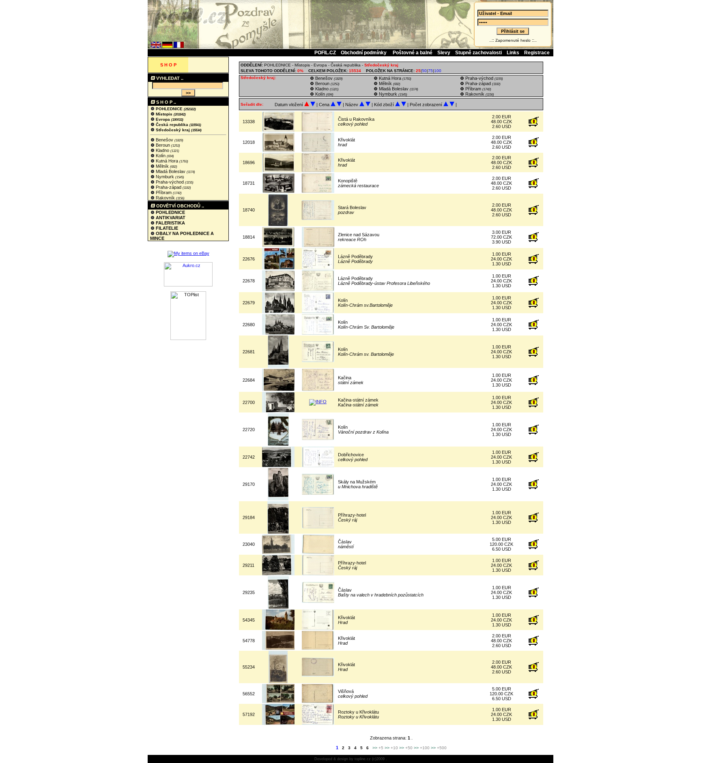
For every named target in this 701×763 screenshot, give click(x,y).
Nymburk (165, 176)
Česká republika (172, 124)
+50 (409, 748)
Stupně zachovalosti (478, 53)
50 (424, 70)
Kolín (161, 155)
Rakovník (165, 197)
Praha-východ (170, 182)
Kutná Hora (167, 160)
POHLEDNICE (169, 109)
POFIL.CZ (325, 53)
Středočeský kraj (173, 130)
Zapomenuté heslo (513, 40)
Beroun (163, 145)
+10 (394, 748)
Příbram (164, 192)
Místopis (164, 114)
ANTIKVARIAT (170, 217)
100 (437, 70)
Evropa (163, 119)
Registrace (537, 53)
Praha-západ (169, 187)
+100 (425, 748)
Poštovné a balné (412, 53)
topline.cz (363, 759)
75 (430, 70)
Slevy (443, 53)
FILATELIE (166, 228)
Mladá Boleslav (171, 171)
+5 (380, 748)
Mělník (162, 166)
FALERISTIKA (170, 222)
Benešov (164, 139)
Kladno (162, 150)
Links (513, 53)
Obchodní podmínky (364, 53)
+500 (442, 748)
